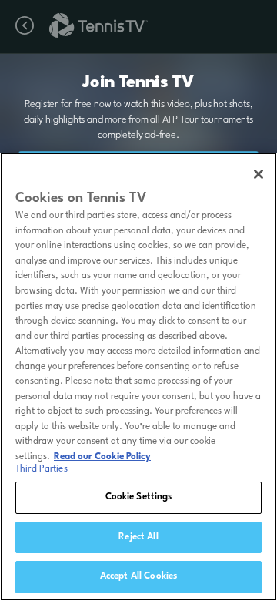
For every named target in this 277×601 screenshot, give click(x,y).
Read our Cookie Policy (102, 457)
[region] (138, 377)
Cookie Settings (138, 497)
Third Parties (41, 469)
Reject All (138, 537)
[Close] (258, 174)
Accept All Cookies (138, 576)
